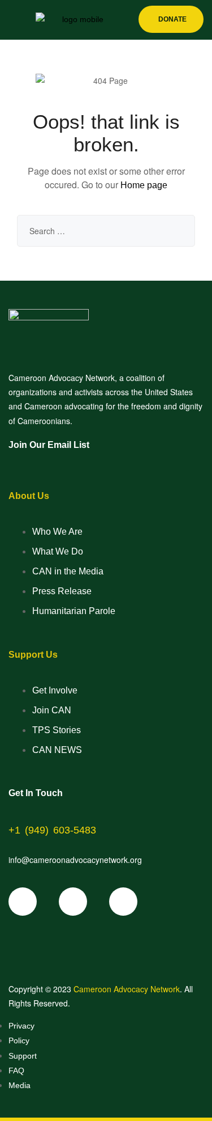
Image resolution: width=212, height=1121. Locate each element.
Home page (143, 185)
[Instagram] (123, 901)
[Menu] (13, 20)
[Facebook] (22, 901)
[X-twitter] (73, 901)
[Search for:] (106, 230)
